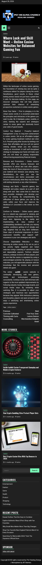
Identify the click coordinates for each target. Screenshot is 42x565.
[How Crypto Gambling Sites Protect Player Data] (21, 392)
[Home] (4, 27)
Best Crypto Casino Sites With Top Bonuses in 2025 (20, 457)
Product (5, 497)
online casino (11, 307)
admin (16, 57)
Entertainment (8, 484)
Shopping (6, 501)
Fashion (5, 487)
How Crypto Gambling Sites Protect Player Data (20, 413)
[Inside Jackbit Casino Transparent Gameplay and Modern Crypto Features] (21, 347)
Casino (5, 33)
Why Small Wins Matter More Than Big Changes (19, 526)
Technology (7, 504)
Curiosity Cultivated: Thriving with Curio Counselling (11, 315)
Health (5, 494)
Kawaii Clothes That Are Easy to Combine (17, 517)
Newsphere (16, 563)
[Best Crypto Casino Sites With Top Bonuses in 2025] (21, 436)
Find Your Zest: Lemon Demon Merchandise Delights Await (30, 316)
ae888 (17, 272)
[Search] (38, 28)
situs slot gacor (8, 551)
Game (5, 491)
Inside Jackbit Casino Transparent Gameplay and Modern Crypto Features (21, 368)
